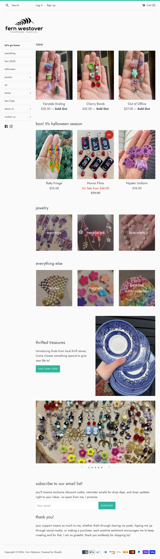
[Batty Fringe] (54, 154)
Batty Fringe (54, 183)
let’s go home (12, 45)
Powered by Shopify (51, 552)
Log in (39, 5)
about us (18, 109)
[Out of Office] (137, 75)
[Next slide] (109, 466)
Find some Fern (48, 368)
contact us (18, 117)
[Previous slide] (81, 466)
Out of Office (137, 103)
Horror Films (95, 183)
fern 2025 (10, 61)
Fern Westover (32, 552)
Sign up (51, 5)
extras (18, 93)
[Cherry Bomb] (95, 75)
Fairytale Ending (54, 103)
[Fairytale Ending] (54, 75)
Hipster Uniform (137, 183)
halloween (10, 69)
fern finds (10, 101)
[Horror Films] (95, 154)
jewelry (18, 77)
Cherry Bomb (95, 103)
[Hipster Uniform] (137, 154)
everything (10, 53)
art (6, 85)
